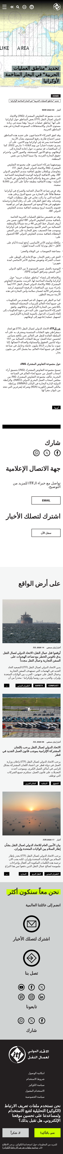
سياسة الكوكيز (36, 1085)
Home (56, 96)
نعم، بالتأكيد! (47, 1133)
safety (39, 685)
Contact (31, 960)
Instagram (31, 997)
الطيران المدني (23, 685)
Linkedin (41, 997)
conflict (53, 685)
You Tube (21, 987)
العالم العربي (30, 783)
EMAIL (46, 500)
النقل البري (36, 873)
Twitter (41, 987)
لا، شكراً (15, 1133)
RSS (21, 997)
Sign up (31, 925)
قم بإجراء (11, 7)
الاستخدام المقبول (34, 1091)
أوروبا (56, 407)
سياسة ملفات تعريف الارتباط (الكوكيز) (20, 1147)
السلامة (44, 783)
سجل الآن (46, 533)
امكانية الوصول (36, 1073)
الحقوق (56, 783)
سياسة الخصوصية (34, 1097)
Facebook (31, 987)
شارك (53, 442)
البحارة (23, 873)
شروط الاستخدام (35, 1079)
